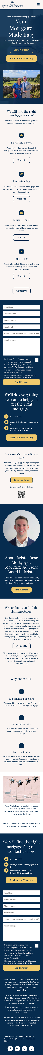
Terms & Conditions (23, 1039)
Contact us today (21, 49)
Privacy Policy (8, 377)
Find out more (21, 589)
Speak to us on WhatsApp (21, 58)
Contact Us (21, 290)
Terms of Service (22, 377)
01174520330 (16, 416)
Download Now (21, 480)
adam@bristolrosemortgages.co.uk (24, 423)
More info (21, 160)
